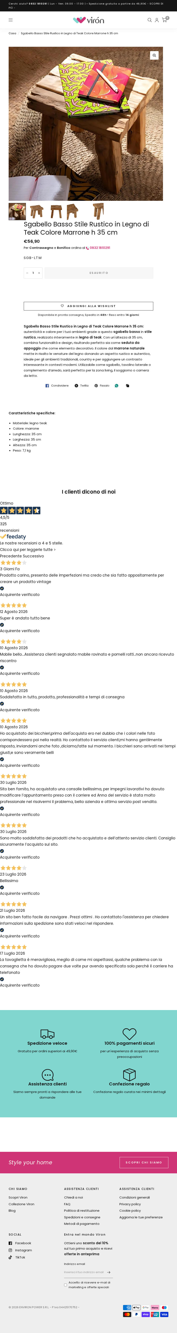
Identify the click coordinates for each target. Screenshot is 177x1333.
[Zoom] (154, 55)
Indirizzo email (74, 1264)
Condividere (60, 385)
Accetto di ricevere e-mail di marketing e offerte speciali (90, 1284)
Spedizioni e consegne (82, 1217)
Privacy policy (130, 1204)
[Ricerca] (149, 20)
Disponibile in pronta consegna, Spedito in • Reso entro (88, 315)
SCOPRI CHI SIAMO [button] (144, 1162)
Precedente (11, 556)
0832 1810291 (38, 3)
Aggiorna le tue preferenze (141, 1217)
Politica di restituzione (82, 1210)
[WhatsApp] (117, 385)
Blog (12, 1210)
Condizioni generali (134, 1197)
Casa (12, 33)
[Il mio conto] (156, 20)
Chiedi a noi (73, 1197)
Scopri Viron (18, 1197)
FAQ (67, 1204)
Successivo (33, 556)
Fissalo (104, 385)
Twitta (84, 385)
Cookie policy (130, 1210)
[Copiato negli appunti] (128, 386)
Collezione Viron (21, 1204)
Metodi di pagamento (82, 1223)
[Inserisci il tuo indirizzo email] (108, 1272)
